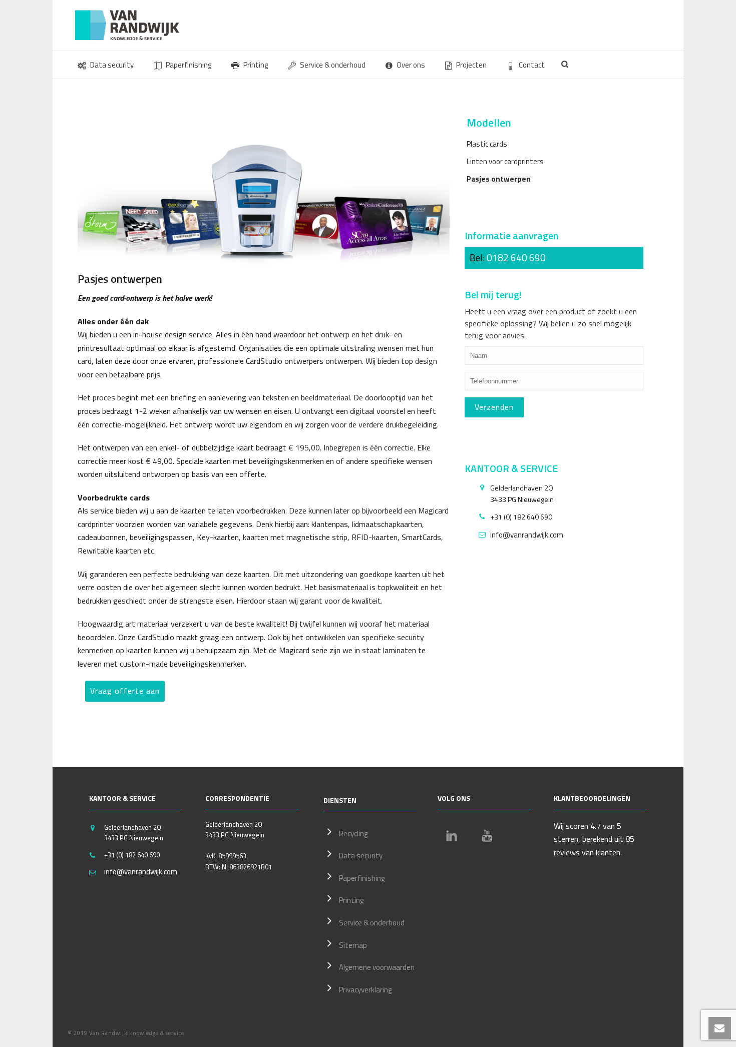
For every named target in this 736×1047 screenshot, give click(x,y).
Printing (255, 65)
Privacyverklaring (365, 989)
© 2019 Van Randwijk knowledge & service (126, 1033)
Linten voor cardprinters (505, 161)
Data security (112, 65)
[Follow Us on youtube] (487, 836)
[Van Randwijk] (135, 25)
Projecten (471, 65)
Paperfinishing (188, 65)
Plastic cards (487, 144)
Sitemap (353, 945)
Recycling (353, 833)
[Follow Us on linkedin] (452, 836)
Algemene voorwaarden (377, 967)
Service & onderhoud (332, 65)
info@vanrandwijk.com (526, 535)
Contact (532, 65)
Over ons (411, 65)
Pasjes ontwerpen (499, 179)
